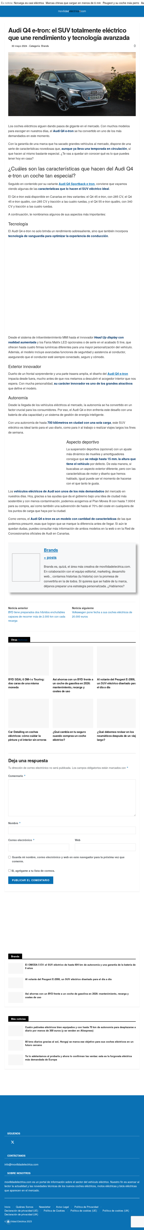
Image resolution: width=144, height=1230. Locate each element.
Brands (51, 550)
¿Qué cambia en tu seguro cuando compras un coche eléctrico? (69, 736)
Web (77, 840)
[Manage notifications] (8, 1222)
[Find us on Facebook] (5, 1142)
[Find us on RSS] (25, 1142)
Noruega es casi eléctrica (29, 3)
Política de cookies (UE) (83, 1210)
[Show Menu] (6, 11)
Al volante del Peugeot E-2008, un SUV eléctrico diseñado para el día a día (116, 683)
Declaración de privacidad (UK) (21, 1214)
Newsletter (44, 1207)
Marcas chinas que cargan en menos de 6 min (73, 3)
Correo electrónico (21, 840)
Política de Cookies (54, 1210)
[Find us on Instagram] (19, 1142)
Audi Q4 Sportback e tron (77, 184)
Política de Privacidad (86, 1207)
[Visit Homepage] (72, 11)
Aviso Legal (62, 1207)
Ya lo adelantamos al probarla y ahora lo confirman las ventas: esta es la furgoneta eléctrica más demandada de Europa (78, 1057)
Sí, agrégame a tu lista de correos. (33, 870)
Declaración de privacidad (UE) (21, 1210)
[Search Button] (138, 11)
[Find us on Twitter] (12, 1142)
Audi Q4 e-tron (117, 373)
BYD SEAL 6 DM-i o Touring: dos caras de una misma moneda (26, 683)
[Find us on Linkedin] (38, 1142)
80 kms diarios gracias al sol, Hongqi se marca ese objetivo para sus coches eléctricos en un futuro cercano (79, 1043)
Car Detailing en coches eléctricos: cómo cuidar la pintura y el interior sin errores (27, 736)
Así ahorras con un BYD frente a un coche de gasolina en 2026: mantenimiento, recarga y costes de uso (73, 685)
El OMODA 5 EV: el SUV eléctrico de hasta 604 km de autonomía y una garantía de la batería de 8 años (80, 966)
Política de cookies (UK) (116, 1210)
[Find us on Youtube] (32, 1142)
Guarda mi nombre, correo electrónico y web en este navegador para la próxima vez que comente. (68, 859)
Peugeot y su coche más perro (121, 3)
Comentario (17, 776)
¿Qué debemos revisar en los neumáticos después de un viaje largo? (117, 736)
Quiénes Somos (24, 1207)
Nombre (14, 823)
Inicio (7, 1207)
